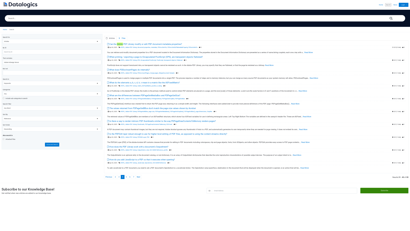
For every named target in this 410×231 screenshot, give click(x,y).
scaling (159, 86)
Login (403, 5)
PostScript (160, 60)
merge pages (154, 73)
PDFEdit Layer (142, 137)
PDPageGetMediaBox (144, 98)
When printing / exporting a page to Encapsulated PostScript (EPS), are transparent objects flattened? (156, 57)
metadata (154, 47)
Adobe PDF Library (131, 47)
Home (5, 29)
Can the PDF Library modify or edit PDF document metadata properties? (145, 44)
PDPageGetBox (180, 98)
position (154, 86)
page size (152, 111)
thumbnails (141, 124)
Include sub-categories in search (16, 98)
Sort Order (6, 125)
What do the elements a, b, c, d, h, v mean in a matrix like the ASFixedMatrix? (144, 82)
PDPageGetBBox (143, 111)
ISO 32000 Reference (156, 150)
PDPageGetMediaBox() (162, 111)
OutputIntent (141, 150)
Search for (6, 37)
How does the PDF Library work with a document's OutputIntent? (138, 147)
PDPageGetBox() (189, 111)
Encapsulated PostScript (148, 60)
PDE (148, 137)
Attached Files (10, 139)
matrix (139, 86)
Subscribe (384, 191)
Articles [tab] (112, 38)
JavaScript (141, 163)
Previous (108, 177)
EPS (139, 60)
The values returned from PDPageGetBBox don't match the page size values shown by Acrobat (152, 108)
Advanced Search (52, 144)
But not (5, 69)
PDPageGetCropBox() (177, 111)
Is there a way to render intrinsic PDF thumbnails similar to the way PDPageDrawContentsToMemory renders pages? (162, 121)
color (147, 150)
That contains (7, 58)
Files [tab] (123, 38)
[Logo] (20, 5)
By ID (4, 48)
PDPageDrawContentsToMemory (155, 124)
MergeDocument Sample (166, 73)
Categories (6, 89)
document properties (144, 47)
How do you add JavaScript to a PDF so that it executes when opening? (142, 159)
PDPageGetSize (156, 98)
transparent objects (170, 60)
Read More (308, 52)
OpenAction (148, 163)
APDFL (122, 47)
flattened (179, 60)
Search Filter (7, 104)
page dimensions (201, 111)
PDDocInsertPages (143, 73)
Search (11, 29)
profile (166, 150)
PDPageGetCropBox (168, 98)
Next (138, 177)
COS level (169, 124)
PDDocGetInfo (162, 47)
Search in (6, 79)
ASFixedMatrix (146, 86)
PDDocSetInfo (192, 47)
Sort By (5, 114)
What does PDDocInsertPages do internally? (129, 70)
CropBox (209, 111)
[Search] (391, 18)
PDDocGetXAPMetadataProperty (178, 47)
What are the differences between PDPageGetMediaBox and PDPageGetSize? (144, 95)
